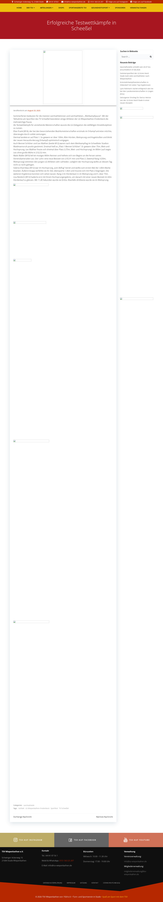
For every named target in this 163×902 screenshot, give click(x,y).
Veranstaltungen (138, 8)
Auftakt (21, 808)
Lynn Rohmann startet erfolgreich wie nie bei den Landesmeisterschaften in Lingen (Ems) (136, 91)
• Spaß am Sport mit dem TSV (114, 896)
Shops (61, 8)
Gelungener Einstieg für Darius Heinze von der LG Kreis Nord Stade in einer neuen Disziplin (135, 100)
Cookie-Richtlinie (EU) (111, 883)
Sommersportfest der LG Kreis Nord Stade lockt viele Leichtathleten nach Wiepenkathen (134, 76)
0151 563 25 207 (66, 860)
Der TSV (29, 8)
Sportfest (54, 808)
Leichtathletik (29, 805)
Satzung (83, 883)
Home (19, 8)
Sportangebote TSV (78, 8)
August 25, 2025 (34, 110)
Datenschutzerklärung (52, 883)
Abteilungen (46, 8)
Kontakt (95, 883)
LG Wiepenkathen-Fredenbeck (37, 808)
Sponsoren (120, 8)
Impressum (71, 883)
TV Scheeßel (64, 808)
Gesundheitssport (99, 8)
